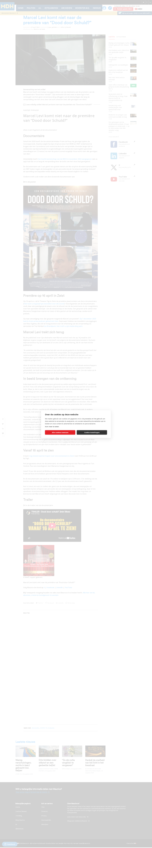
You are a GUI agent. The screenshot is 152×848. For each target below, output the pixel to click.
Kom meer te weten (52, 426)
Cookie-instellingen (92, 432)
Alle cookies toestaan (60, 432)
